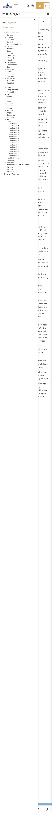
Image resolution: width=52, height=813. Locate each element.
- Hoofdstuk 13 (13, 149)
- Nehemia (9, 69)
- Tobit (8, 119)
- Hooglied (9, 83)
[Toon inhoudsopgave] (4, 14)
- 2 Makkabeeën (12, 160)
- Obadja (9, 103)
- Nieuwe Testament (12, 174)
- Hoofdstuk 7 (13, 136)
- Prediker (9, 81)
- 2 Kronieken (11, 65)
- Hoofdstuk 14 (13, 151)
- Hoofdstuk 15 (13, 153)
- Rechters (9, 49)
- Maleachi (9, 117)
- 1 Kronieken (11, 62)
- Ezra (7, 67)
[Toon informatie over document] (7, 14)
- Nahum (9, 169)
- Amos (8, 101)
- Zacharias (10, 115)
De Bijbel (15, 14)
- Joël (7, 99)
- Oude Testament (11, 32)
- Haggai (8, 113)
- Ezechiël (9, 92)
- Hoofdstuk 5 (13, 132)
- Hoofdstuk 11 (13, 145)
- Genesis (9, 35)
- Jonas (8, 106)
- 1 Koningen (10, 58)
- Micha (8, 108)
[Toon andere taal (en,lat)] (48, 14)
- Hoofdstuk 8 (13, 139)
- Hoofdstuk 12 (13, 147)
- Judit (8, 122)
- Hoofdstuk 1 (13, 124)
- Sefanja (9, 110)
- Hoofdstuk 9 (13, 141)
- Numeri (9, 42)
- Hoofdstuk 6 (13, 134)
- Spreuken (10, 78)
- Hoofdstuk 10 (13, 143)
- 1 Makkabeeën (12, 158)
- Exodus (9, 37)
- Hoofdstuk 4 (13, 130)
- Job (7, 74)
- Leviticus (9, 40)
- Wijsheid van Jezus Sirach (17, 165)
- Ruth (8, 51)
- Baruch (9, 167)
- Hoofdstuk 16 (13, 156)
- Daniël (8, 94)
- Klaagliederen (11, 90)
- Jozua (8, 46)
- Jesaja (8, 85)
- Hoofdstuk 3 (13, 128)
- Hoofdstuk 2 (13, 126)
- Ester (8, 71)
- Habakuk (9, 172)
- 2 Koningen (10, 60)
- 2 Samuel (10, 56)
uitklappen (9, 27)
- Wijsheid (9, 162)
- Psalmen (9, 76)
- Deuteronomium (13, 44)
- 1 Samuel (9, 53)
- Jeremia (9, 87)
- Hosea (8, 97)
